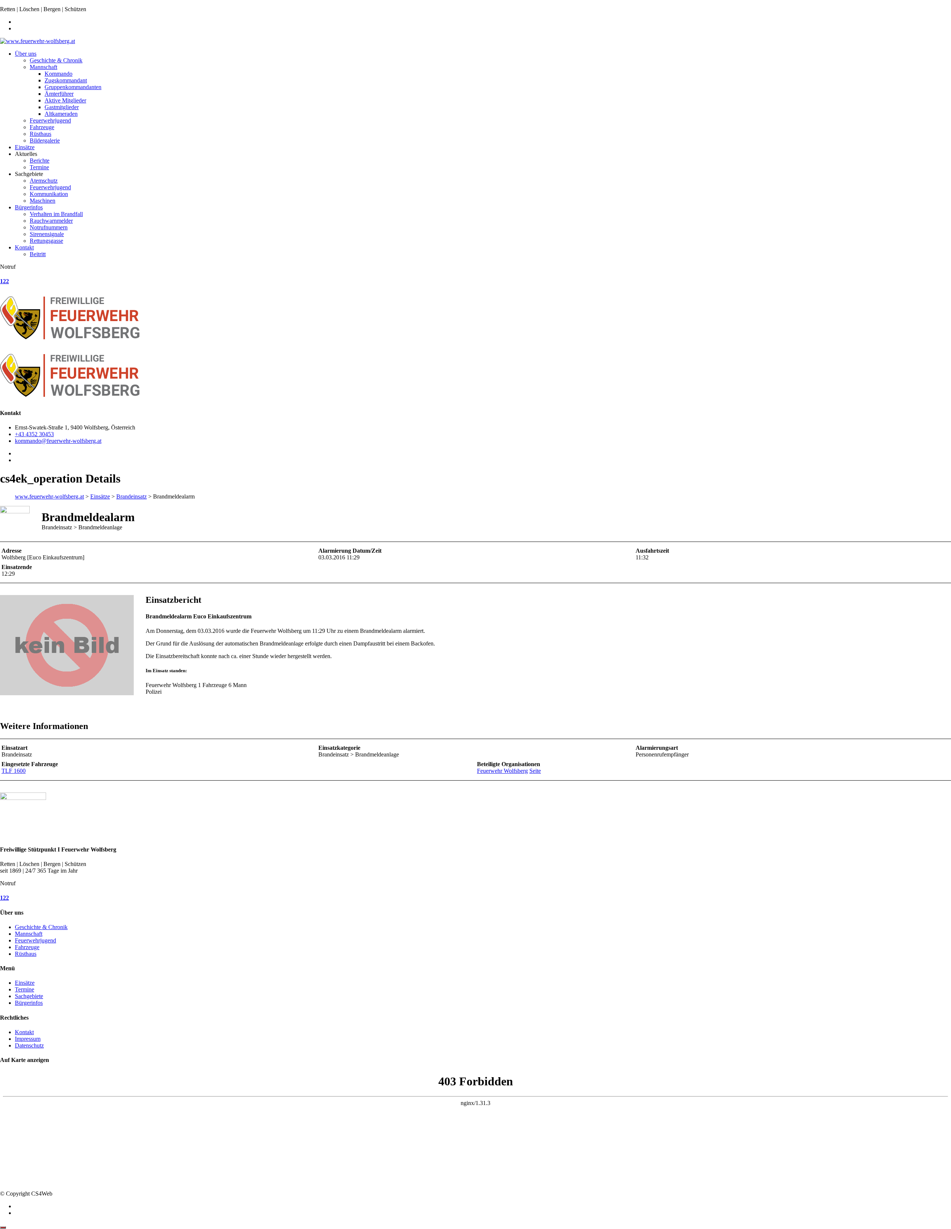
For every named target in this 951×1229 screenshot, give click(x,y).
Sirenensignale (47, 234)
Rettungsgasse (46, 241)
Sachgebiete (29, 996)
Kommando (58, 74)
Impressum (27, 1039)
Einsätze (25, 147)
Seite (535, 771)
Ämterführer (59, 94)
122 (4, 281)
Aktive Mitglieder (65, 100)
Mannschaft (43, 67)
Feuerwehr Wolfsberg (502, 771)
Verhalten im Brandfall (56, 214)
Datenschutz (29, 1045)
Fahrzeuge (42, 127)
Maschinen (42, 200)
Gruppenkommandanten (73, 87)
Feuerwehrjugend (50, 120)
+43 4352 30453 (34, 434)
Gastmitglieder (62, 107)
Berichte (39, 160)
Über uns (25, 53)
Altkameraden (61, 114)
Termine (39, 167)
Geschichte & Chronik (56, 60)
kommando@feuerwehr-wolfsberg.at (58, 441)
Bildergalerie (45, 140)
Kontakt (24, 247)
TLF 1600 (13, 771)
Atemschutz (44, 180)
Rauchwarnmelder (51, 221)
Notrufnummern (49, 227)
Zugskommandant (66, 80)
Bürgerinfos (29, 207)
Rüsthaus (40, 134)
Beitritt (38, 254)
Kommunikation (49, 194)
